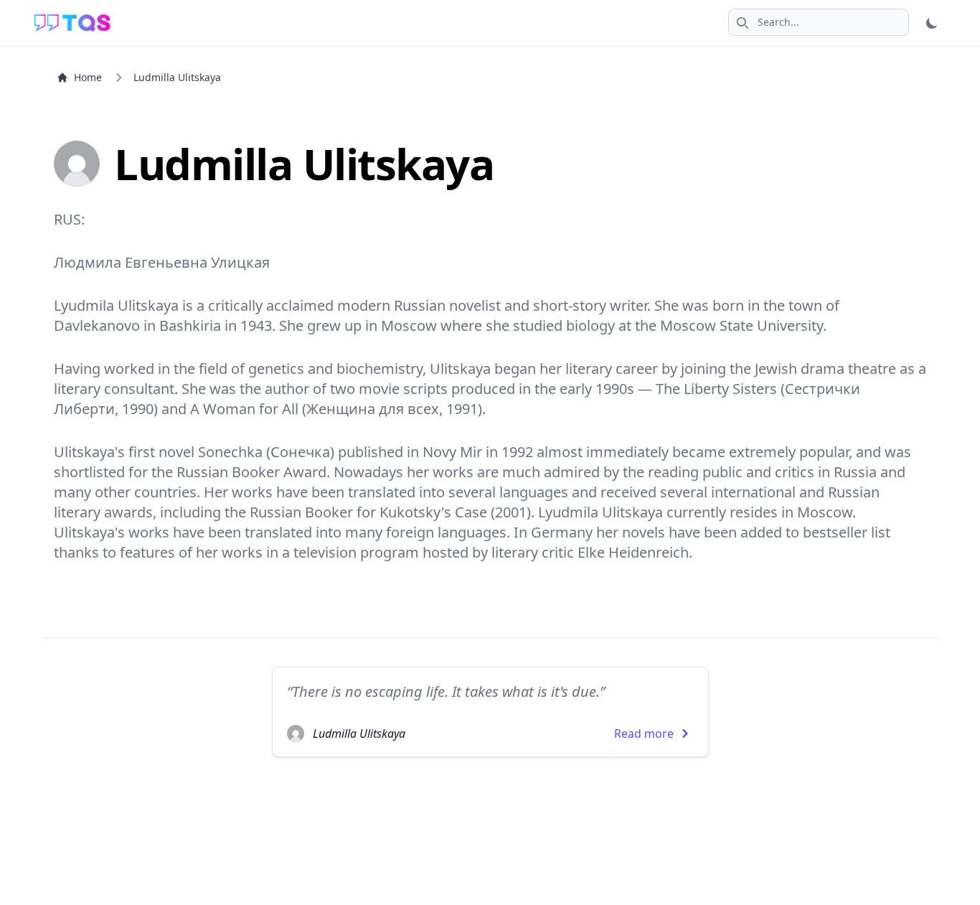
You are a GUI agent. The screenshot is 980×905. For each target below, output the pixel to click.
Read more (644, 733)
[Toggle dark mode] (932, 23)
